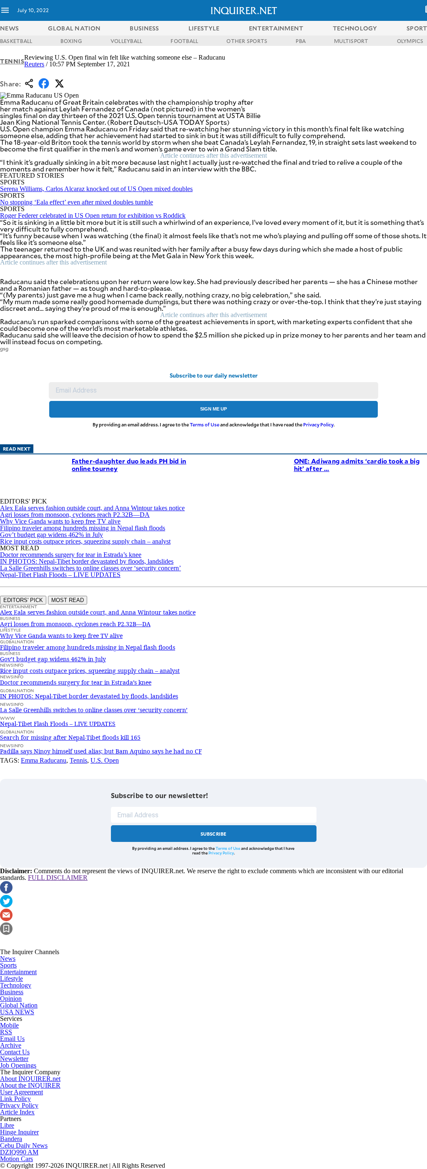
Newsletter (14, 1058)
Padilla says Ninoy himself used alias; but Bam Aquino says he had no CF (101, 751)
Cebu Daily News (24, 1145)
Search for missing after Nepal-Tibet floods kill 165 (70, 737)
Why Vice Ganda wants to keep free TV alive (60, 521)
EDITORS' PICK (23, 600)
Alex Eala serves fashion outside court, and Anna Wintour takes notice (92, 507)
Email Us (12, 1038)
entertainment (276, 28)
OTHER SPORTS (246, 41)
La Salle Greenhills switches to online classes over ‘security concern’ (90, 568)
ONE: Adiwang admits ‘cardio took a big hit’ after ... (357, 464)
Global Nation (19, 1005)
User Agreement (21, 1092)
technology (355, 28)
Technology (15, 985)
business (144, 28)
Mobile (9, 1025)
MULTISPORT (351, 41)
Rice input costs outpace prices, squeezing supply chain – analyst (85, 541)
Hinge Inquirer (19, 1132)
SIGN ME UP (213, 408)
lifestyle (204, 28)
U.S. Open (104, 760)
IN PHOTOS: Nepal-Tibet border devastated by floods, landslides (86, 561)
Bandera (11, 1138)
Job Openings (18, 1065)
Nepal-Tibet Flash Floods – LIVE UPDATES (60, 574)
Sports (8, 965)
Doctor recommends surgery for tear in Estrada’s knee (70, 554)
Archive (10, 1045)
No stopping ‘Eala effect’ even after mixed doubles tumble (76, 202)
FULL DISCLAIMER (58, 877)
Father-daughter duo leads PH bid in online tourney (129, 464)
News (9, 28)
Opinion (11, 998)
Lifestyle (11, 978)
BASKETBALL (16, 41)
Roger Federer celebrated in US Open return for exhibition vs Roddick (93, 215)
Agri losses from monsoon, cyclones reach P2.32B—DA (75, 514)
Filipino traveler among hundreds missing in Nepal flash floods (82, 528)
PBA (301, 41)
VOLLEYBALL (126, 41)
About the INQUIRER (30, 1085)
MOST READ (67, 600)
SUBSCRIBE (214, 834)
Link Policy (15, 1098)
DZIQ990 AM (19, 1152)
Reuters (34, 64)
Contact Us (15, 1052)
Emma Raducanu (43, 760)
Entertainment (18, 971)
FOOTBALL (184, 41)
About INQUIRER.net (30, 1078)
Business (11, 991)
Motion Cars (16, 1158)
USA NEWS (17, 1011)
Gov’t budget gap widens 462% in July (51, 534)
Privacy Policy (318, 424)
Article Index (17, 1112)
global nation (74, 28)
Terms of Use (204, 424)
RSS (6, 1031)
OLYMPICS (410, 41)
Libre (7, 1125)
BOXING (71, 41)
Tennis (12, 61)
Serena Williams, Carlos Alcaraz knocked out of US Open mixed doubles (96, 188)
